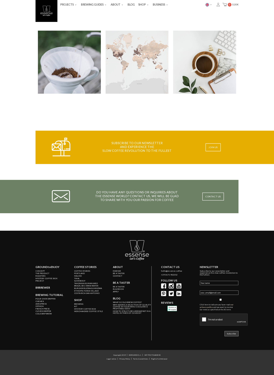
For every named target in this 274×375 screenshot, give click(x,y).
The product (42, 273)
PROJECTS (67, 4)
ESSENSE (69, 60)
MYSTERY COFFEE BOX (85, 309)
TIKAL (77, 278)
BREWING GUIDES (92, 4)
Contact (117, 276)
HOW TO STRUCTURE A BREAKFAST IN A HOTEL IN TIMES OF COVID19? (132, 312)
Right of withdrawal (159, 359)
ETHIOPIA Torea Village (86, 291)
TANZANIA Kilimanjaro (86, 283)
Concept (40, 271)
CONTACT (204, 60)
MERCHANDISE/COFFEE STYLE (88, 311)
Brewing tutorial (49, 295)
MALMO (78, 276)
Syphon (40, 306)
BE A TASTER (119, 273)
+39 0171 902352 (169, 275)
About (118, 267)
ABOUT (115, 4)
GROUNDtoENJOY (47, 267)
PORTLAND (79, 273)
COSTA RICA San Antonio (87, 293)
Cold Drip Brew (44, 314)
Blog (117, 298)
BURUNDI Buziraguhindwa (88, 288)
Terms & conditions (140, 359)
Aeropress (41, 304)
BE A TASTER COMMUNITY (137, 62)
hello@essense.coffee (171, 271)
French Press (43, 309)
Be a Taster (119, 287)
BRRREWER (43, 288)
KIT (75, 306)
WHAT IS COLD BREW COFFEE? (127, 302)
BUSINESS (159, 4)
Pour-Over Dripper (46, 299)
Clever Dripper (43, 311)
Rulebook (118, 289)
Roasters (41, 276)
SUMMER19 (79, 281)
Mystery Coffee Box (46, 278)
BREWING (79, 304)
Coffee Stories (82, 271)
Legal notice (111, 359)
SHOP (142, 4)
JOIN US (213, 147)
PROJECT (40, 281)
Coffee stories (85, 267)
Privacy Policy (124, 359)
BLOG (131, 4)
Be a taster (121, 283)
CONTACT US (213, 196)
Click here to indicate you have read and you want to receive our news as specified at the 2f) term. (217, 307)
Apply (116, 292)
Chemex (40, 301)
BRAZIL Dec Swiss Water (86, 286)
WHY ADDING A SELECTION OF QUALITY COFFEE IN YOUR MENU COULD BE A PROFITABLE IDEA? (132, 307)
